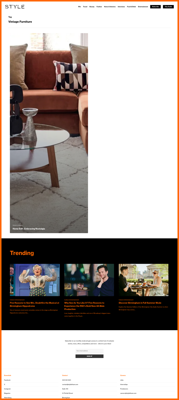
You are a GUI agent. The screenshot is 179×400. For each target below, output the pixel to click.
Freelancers (124, 389)
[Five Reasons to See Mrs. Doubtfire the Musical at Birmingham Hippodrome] (35, 289)
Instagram (7, 389)
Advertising (7, 398)
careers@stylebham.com (128, 393)
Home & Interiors (18, 225)
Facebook (7, 380)
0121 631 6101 (66, 380)
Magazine (7, 393)
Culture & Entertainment (17, 300)
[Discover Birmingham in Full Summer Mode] (143, 287)
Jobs (121, 380)
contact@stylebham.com (70, 384)
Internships (124, 384)
